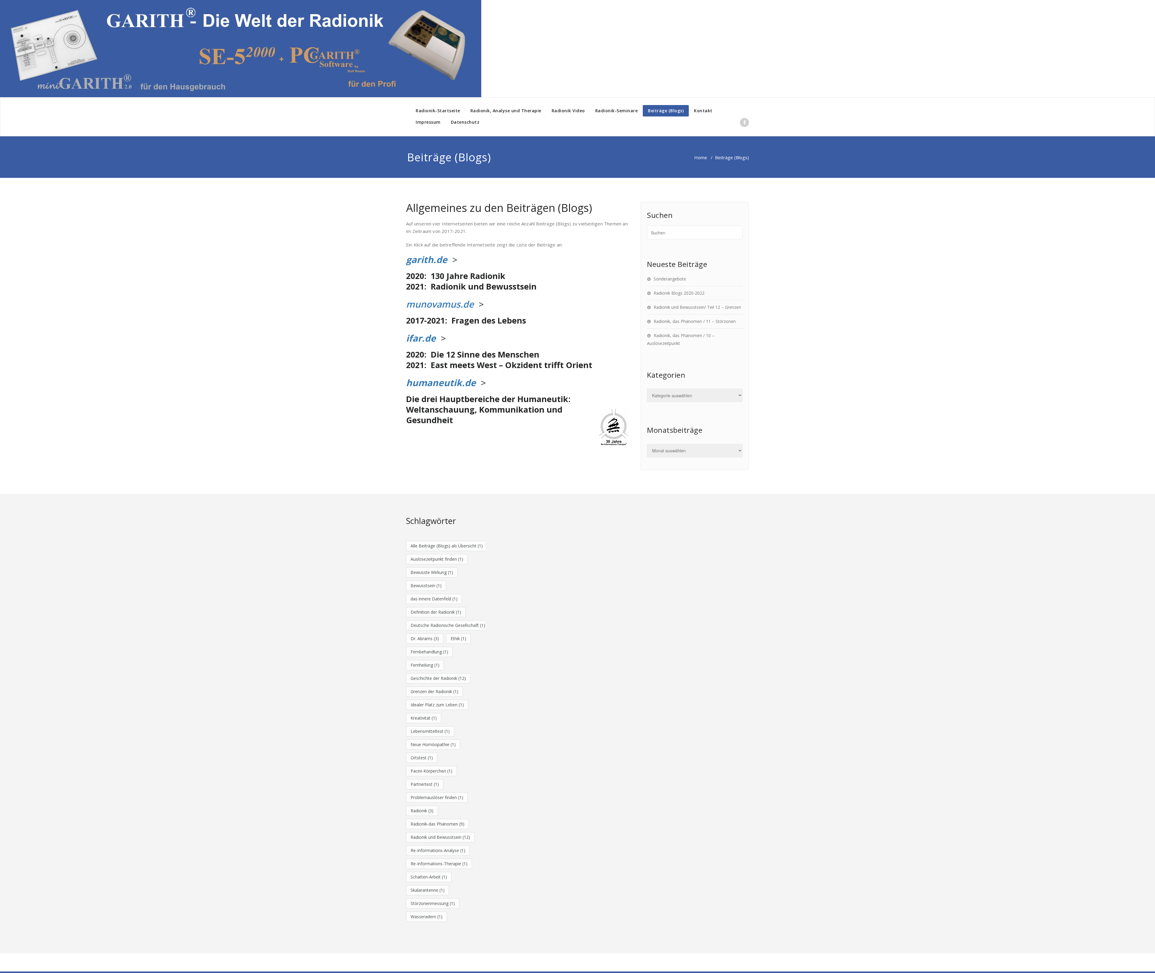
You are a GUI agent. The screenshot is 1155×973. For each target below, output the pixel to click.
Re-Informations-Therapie (439, 863)
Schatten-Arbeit (429, 877)
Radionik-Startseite (438, 110)
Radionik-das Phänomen (437, 824)
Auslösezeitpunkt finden (437, 559)
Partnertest (425, 784)
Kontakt (703, 110)
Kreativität (424, 718)
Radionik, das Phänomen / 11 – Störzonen (695, 321)
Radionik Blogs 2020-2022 (679, 293)
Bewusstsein (426, 585)
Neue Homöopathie (433, 744)
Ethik (458, 638)
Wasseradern (426, 916)
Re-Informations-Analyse (438, 850)
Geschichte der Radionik (438, 678)
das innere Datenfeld (434, 599)
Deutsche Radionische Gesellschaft (448, 625)
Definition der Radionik (436, 612)
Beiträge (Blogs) (666, 110)
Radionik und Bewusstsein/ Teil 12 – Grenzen (697, 307)
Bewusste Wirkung (432, 572)
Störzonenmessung (433, 903)
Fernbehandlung (429, 652)
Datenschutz (465, 122)
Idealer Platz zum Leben (437, 705)
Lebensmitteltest (430, 731)
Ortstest (422, 758)
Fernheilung (425, 665)
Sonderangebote (670, 279)
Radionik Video (568, 110)
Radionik (422, 810)
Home (700, 157)
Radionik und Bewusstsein (440, 837)
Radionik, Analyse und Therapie (505, 110)
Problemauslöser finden (437, 797)
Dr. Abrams (425, 638)
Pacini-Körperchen (431, 771)
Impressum (428, 122)
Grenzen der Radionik (434, 691)
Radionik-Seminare (616, 110)
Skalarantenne (428, 890)
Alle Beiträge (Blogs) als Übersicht (447, 546)
